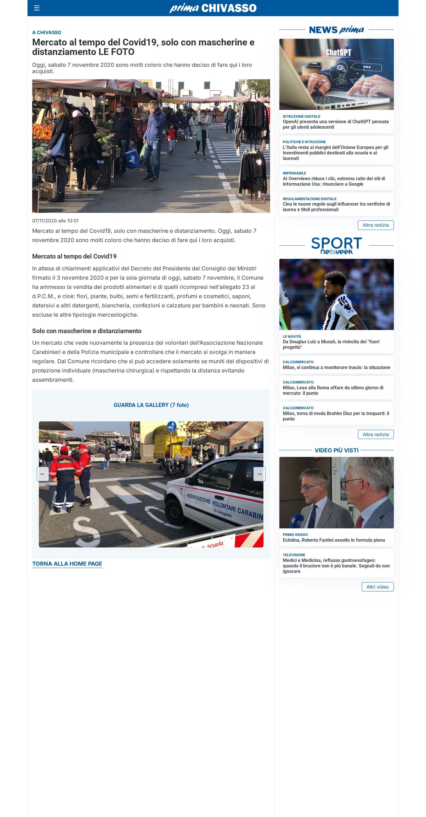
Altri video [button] (378, 587)
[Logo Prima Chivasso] (213, 8)
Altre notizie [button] (376, 225)
